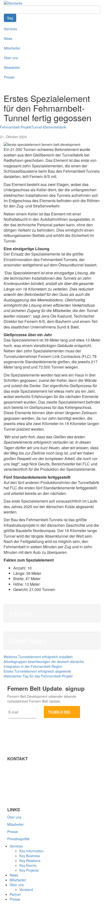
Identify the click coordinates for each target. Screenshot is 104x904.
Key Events (28, 865)
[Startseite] (13, 2)
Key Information (31, 850)
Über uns (11, 57)
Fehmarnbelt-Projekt (15, 127)
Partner (15, 894)
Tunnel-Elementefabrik (48, 127)
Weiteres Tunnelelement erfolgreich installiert (38, 656)
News (8, 38)
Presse (9, 77)
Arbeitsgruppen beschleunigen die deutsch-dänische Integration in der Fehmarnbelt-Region (44, 664)
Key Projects (28, 870)
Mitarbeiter (12, 48)
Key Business (29, 855)
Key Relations (29, 860)
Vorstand (26, 889)
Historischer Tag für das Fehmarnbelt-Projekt (38, 676)
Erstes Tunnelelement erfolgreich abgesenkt (37, 671)
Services (10, 28)
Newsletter (12, 67)
